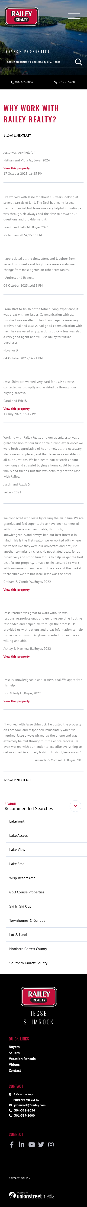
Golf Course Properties (26, 892)
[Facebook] (12, 1145)
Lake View (17, 849)
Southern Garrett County (28, 963)
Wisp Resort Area (22, 878)
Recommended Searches (29, 808)
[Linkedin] (22, 1145)
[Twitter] (41, 1145)
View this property (16, 168)
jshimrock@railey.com (29, 1105)
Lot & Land (18, 934)
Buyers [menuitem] (14, 1046)
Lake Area (16, 863)
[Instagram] (51, 1145)
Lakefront (16, 821)
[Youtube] (31, 1145)
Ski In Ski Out (20, 906)
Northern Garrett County (28, 948)
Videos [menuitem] (14, 1064)
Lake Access (18, 835)
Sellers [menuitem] (14, 1052)
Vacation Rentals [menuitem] (22, 1058)
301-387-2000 (24, 1115)
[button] (77, 61)
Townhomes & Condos (27, 920)
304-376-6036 (23, 82)
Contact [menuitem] (15, 1070)
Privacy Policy (19, 1178)
